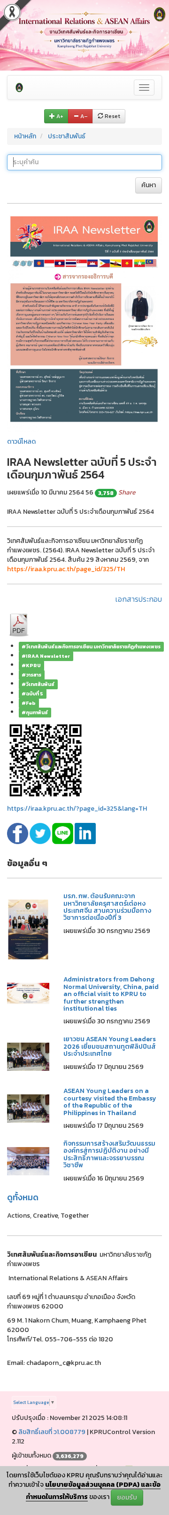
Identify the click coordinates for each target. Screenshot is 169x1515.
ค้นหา (148, 185)
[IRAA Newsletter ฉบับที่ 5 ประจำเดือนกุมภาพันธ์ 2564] (84, 322)
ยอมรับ (127, 1497)
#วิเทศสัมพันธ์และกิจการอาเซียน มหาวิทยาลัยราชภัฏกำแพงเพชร (91, 646)
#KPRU (31, 665)
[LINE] (63, 833)
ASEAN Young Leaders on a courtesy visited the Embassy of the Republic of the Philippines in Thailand (109, 1101)
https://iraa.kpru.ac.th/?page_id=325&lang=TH (77, 808)
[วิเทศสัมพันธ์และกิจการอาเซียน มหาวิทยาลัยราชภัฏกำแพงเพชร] (19, 87)
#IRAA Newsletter (46, 656)
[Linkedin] (85, 833)
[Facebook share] (18, 833)
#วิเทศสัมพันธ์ (38, 684)
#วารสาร (31, 674)
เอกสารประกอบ (138, 599)
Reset (111, 116)
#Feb (29, 703)
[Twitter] (41, 833)
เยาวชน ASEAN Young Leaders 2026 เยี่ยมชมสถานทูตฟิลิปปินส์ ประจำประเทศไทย (109, 1046)
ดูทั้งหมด (22, 1197)
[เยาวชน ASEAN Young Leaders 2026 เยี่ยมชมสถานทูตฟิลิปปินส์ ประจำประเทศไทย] (28, 1056)
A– (83, 116)
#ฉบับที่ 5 (32, 693)
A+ (59, 116)
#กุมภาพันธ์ (35, 712)
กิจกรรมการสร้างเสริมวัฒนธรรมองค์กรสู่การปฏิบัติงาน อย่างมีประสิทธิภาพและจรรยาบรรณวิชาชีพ (109, 1154)
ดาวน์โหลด (21, 442)
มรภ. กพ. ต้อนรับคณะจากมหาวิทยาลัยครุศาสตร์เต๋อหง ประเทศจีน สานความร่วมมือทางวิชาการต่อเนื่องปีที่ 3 (107, 907)
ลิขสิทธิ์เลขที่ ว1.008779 (51, 1432)
